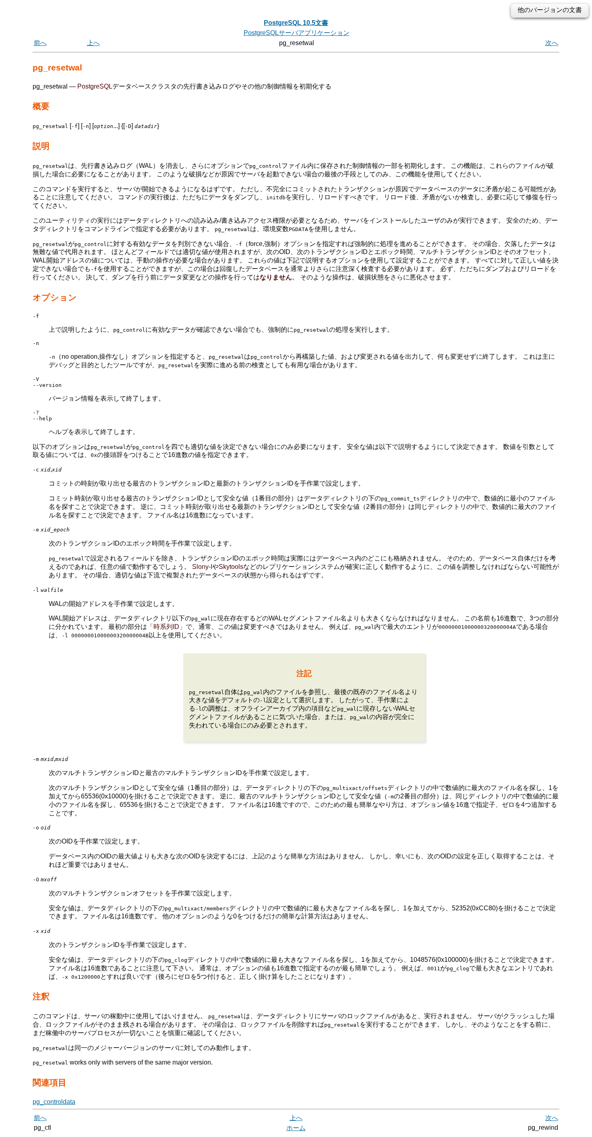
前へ (40, 42)
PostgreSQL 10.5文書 (296, 22)
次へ (551, 42)
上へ (93, 42)
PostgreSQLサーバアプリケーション (297, 32)
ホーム (296, 1128)
